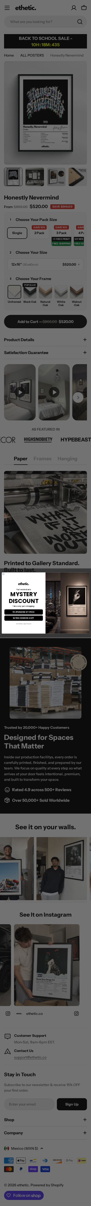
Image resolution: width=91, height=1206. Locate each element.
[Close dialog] (3, 574)
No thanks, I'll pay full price (23, 623)
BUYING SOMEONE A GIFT (23, 618)
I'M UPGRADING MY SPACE (24, 612)
